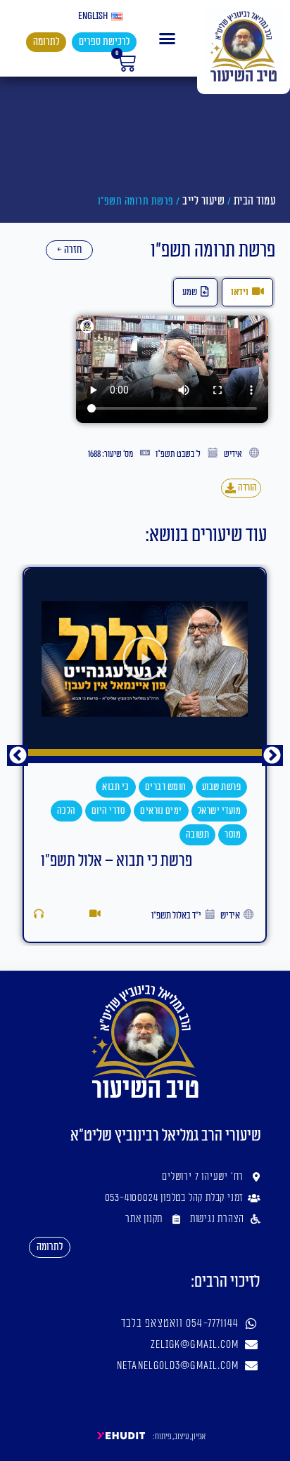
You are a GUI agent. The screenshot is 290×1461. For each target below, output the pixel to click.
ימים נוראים (115, 811)
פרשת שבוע (176, 787)
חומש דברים (120, 787)
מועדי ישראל (174, 811)
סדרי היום (63, 811)
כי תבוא (70, 787)
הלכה (20, 811)
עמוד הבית (255, 201)
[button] (166, 38)
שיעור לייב (203, 201)
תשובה (152, 834)
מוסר (187, 834)
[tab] (247, 292)
